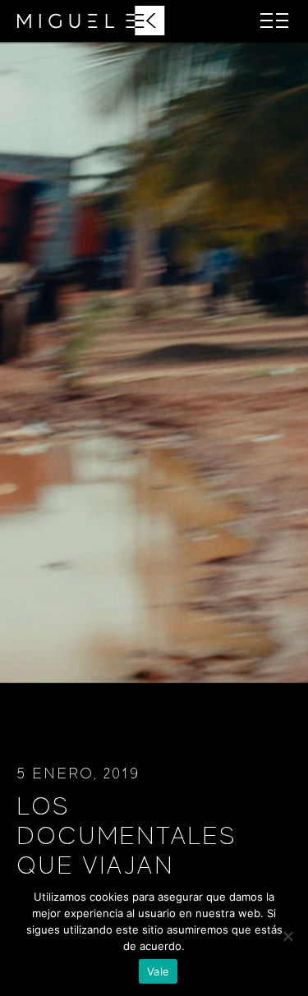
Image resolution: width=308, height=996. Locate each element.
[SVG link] (91, 20)
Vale (158, 971)
